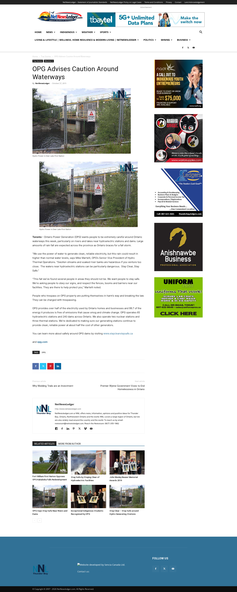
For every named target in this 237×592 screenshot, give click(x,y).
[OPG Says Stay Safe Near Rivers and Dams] (50, 496)
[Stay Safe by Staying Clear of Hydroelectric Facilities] (88, 462)
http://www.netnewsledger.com (68, 409)
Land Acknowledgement (194, 2)
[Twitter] (188, 47)
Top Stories (46, 56)
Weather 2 (49, 61)
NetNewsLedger (42, 83)
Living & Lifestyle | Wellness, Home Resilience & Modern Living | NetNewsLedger (85, 39)
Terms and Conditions (153, 2)
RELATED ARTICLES (44, 444)
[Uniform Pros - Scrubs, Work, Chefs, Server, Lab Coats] (178, 297)
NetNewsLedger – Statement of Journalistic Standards (85, 2)
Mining (165, 39)
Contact (178, 2)
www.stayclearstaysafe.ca (118, 333)
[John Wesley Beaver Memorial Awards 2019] (127, 462)
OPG (44, 352)
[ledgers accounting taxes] (178, 192)
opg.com (42, 341)
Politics (148, 39)
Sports (104, 32)
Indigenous (67, 32)
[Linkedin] (58, 366)
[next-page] (40, 520)
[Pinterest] (50, 366)
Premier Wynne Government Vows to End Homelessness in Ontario (122, 387)
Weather (87, 32)
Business (182, 39)
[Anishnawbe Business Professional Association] (178, 247)
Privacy (169, 2)
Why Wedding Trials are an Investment (52, 385)
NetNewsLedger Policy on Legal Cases (125, 2)
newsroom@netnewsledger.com (107, 571)
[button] (201, 32)
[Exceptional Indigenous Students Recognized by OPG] (88, 496)
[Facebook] (182, 47)
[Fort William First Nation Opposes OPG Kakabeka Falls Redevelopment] (50, 462)
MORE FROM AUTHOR (69, 444)
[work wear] (178, 138)
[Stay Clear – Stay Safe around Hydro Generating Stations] (127, 496)
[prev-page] (34, 520)
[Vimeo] (86, 429)
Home (38, 32)
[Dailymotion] (57, 429)
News (49, 32)
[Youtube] (193, 47)
